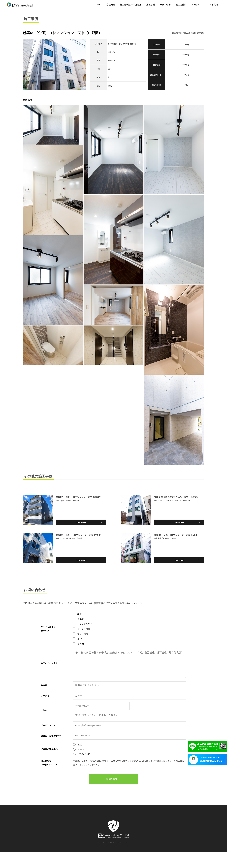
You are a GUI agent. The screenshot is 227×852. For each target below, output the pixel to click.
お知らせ (196, 4)
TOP (99, 4)
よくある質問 (211, 4)
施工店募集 (181, 4)
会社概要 (110, 4)
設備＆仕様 (165, 4)
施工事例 (150, 4)
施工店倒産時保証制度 (130, 4)
